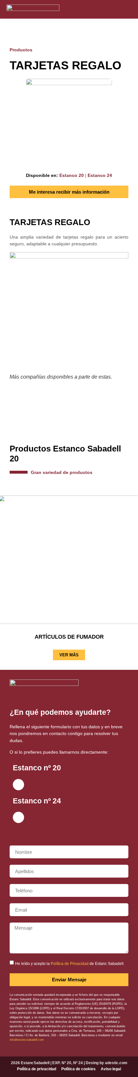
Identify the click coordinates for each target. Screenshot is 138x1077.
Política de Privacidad (70, 964)
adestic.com (116, 1063)
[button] (127, 9)
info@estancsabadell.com (27, 1039)
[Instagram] (18, 784)
